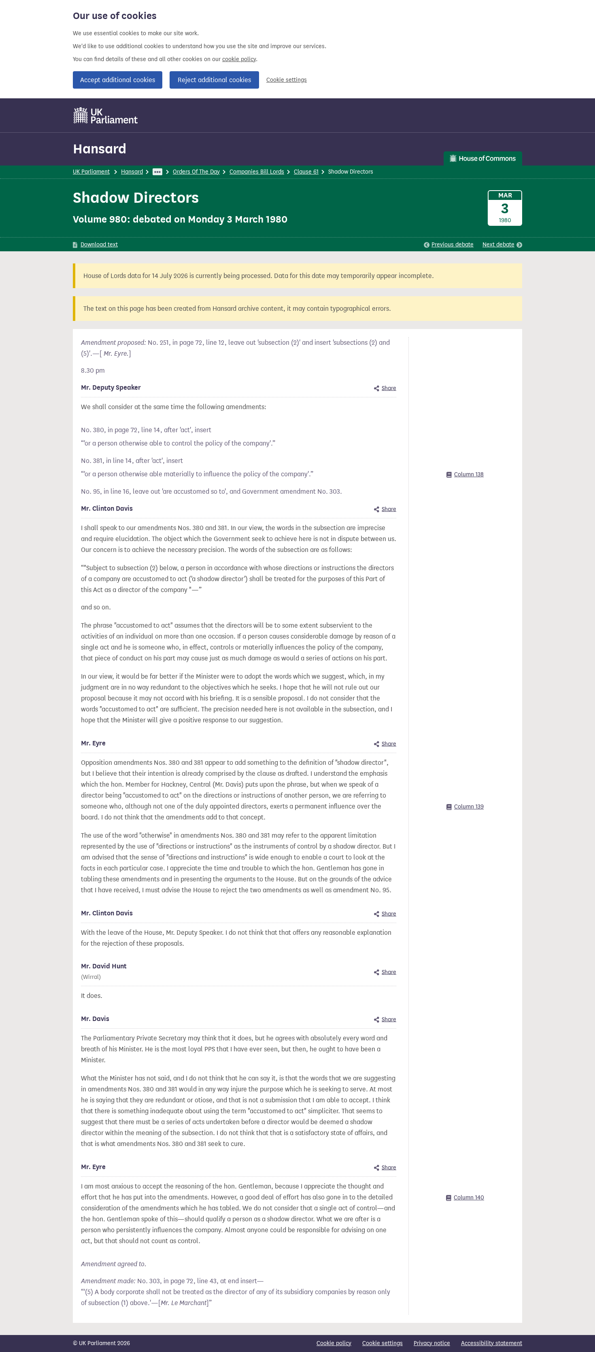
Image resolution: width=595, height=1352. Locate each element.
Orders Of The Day (196, 171)
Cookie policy (334, 1343)
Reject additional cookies (214, 80)
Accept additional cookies (117, 80)
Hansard (99, 148)
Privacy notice (432, 1343)
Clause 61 (306, 171)
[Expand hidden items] (157, 171)
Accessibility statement (491, 1343)
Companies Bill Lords (257, 171)
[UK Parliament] (106, 115)
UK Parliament (91, 171)
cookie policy (239, 59)
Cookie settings (286, 79)
